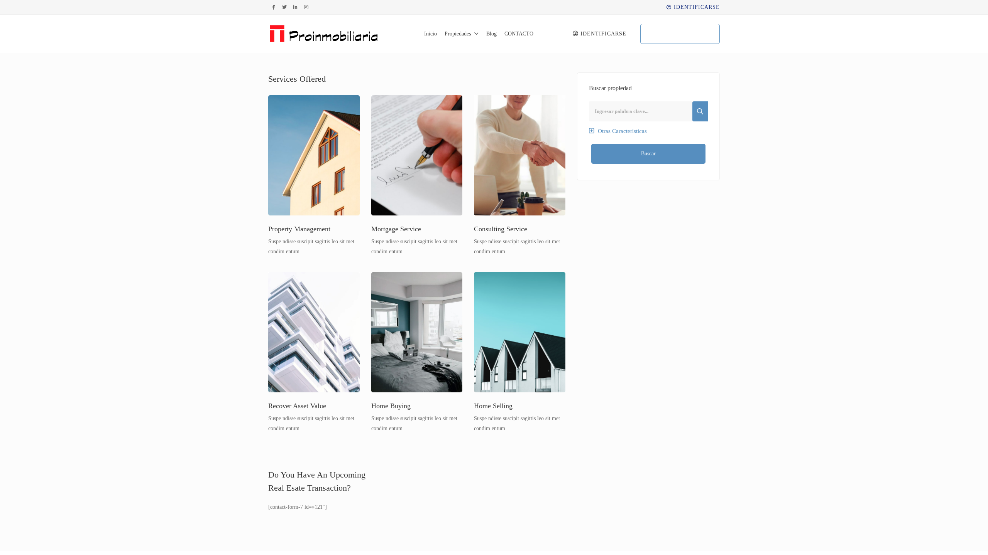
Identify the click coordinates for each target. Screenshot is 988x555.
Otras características (621, 131)
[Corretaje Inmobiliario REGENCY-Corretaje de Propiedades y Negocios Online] (324, 33)
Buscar (648, 153)
